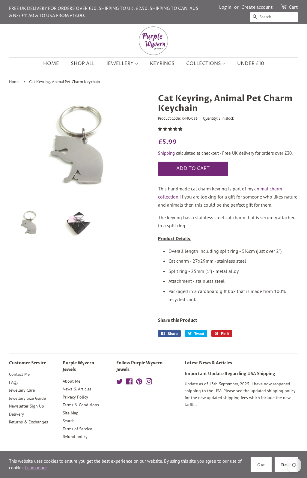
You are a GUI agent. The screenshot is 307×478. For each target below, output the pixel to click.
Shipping (166, 153)
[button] (170, 129)
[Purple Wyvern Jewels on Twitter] (119, 382)
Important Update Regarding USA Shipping (230, 374)
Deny (286, 465)
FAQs (13, 382)
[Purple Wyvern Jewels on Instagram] (148, 382)
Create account (257, 7)
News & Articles (77, 389)
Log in (225, 7)
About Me (71, 381)
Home (51, 63)
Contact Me (19, 374)
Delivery (16, 414)
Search (69, 420)
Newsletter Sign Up (26, 406)
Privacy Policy (75, 397)
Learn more (36, 468)
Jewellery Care (22, 390)
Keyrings (162, 63)
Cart (293, 7)
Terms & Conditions (81, 405)
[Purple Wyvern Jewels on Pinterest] (139, 382)
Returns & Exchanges (28, 422)
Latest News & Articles (208, 363)
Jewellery (120, 63)
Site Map (71, 413)
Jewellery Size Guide (27, 398)
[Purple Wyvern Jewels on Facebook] (129, 382)
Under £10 (250, 63)
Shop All (83, 63)
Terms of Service (77, 429)
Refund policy (75, 436)
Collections (204, 63)
